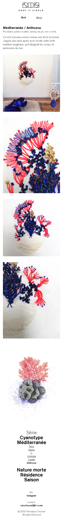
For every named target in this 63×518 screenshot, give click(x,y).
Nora (31, 447)
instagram (31, 496)
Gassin (31, 450)
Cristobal (31, 456)
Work (23, 18)
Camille (31, 460)
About (39, 18)
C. (31, 453)
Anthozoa (31, 463)
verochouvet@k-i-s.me (32, 506)
